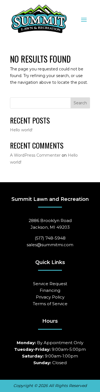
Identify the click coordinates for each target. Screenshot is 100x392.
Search (80, 102)
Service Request (50, 283)
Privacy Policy (50, 297)
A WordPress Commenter (35, 155)
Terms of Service (50, 303)
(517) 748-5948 (50, 238)
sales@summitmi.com (50, 244)
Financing (50, 290)
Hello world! (21, 129)
